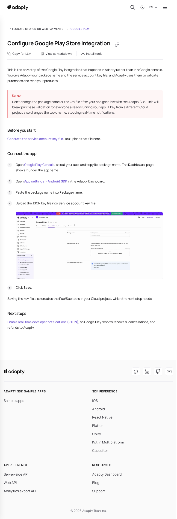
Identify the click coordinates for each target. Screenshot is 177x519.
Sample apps (14, 400)
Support (98, 491)
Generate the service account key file (35, 139)
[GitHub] (158, 371)
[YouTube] (169, 371)
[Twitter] (136, 371)
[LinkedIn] (147, 371)
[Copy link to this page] (117, 44)
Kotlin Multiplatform (108, 442)
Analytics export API (20, 491)
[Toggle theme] (142, 7)
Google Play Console (39, 164)
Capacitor (100, 450)
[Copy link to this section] (3, 130)
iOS (95, 400)
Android (98, 409)
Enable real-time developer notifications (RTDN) (42, 322)
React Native (102, 417)
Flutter (97, 425)
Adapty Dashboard (107, 474)
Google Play (80, 28)
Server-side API (16, 474)
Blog (95, 482)
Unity (96, 433)
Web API (10, 482)
